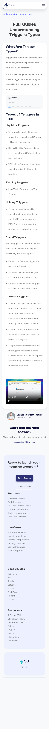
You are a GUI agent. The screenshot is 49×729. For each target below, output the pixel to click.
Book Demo (24, 478)
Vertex (11, 588)
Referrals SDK (14, 615)
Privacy (11, 630)
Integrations (13, 637)
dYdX (10, 577)
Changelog (13, 640)
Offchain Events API (17, 619)
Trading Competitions (18, 540)
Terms (11, 633)
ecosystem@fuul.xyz (24, 442)
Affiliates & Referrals (17, 532)
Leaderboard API (16, 622)
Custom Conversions (18, 509)
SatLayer (12, 585)
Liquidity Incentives (17, 536)
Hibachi (11, 596)
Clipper (11, 599)
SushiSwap (13, 592)
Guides (11, 626)
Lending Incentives (16, 543)
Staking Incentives (16, 547)
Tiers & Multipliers (16, 498)
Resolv (11, 581)
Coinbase (12, 574)
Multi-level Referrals (17, 517)
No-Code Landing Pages (19, 506)
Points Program (15, 550)
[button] (43, 5)
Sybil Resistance (15, 502)
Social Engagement (17, 513)
